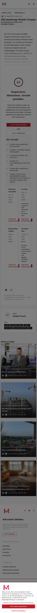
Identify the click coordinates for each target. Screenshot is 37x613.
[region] (18, 597)
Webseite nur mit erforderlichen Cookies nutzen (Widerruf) (18, 602)
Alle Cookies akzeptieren (18, 606)
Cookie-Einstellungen (18, 610)
